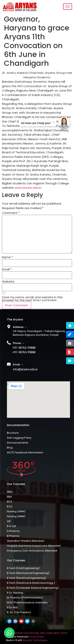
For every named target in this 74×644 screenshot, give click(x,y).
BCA (9, 501)
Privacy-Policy (36, 636)
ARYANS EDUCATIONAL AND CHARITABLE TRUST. (41, 633)
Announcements (17, 443)
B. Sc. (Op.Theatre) (19, 612)
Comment (11, 212)
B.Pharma (13, 536)
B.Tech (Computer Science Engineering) (33, 588)
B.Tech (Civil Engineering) (23, 568)
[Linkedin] (9, 621)
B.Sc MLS (12, 607)
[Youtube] (21, 621)
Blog (10, 447)
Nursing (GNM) (16, 511)
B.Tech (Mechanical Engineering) (28, 573)
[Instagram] (33, 621)
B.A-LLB (11, 526)
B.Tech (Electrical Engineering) (26, 578)
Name (7, 257)
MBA (9, 492)
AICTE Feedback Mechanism (25, 452)
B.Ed (9, 506)
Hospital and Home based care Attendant (34, 546)
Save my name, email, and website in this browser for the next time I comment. (32, 299)
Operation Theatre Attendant (25, 541)
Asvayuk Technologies (35, 640)
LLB (8, 521)
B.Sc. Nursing (15, 593)
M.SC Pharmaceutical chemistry (27, 602)
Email (7, 269)
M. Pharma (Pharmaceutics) (25, 597)
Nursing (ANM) (16, 516)
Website (8, 281)
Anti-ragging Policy (19, 438)
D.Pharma (13, 531)
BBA (9, 497)
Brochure (13, 433)
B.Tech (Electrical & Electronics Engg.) (31, 583)
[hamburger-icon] (67, 7)
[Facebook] (15, 621)
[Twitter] (27, 621)
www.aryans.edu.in (28, 188)
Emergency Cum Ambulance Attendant (32, 551)
